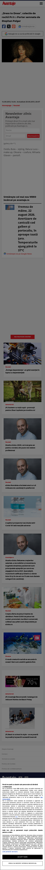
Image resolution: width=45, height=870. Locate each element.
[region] (22, 824)
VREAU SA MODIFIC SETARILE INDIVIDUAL (22, 863)
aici (16, 816)
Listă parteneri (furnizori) (10, 851)
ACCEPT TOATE (22, 857)
